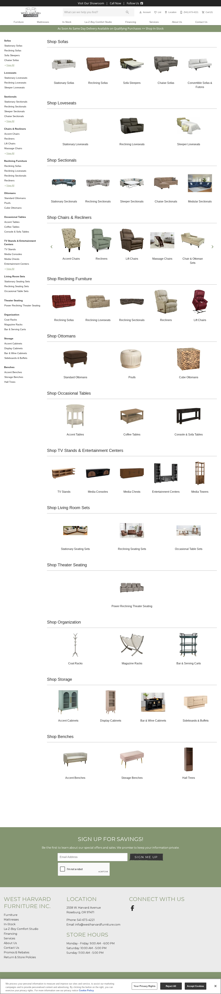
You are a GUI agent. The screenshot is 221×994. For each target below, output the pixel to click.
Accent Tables (12, 222)
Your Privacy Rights (144, 986)
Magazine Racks (13, 324)
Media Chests (11, 259)
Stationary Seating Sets (17, 281)
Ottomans (10, 193)
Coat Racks (10, 319)
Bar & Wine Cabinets (15, 353)
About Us (177, 22)
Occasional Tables (15, 217)
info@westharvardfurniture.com (97, 924)
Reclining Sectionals (15, 106)
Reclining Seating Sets (16, 286)
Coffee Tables (11, 226)
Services (154, 22)
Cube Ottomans (13, 207)
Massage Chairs (13, 148)
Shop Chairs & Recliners (69, 217)
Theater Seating (13, 300)
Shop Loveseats (61, 103)
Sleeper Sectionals (14, 111)
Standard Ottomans (15, 198)
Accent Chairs (12, 133)
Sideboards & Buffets (15, 358)
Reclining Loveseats (15, 82)
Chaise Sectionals (14, 116)
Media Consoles (13, 254)
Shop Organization (64, 622)
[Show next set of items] (212, 247)
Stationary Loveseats (15, 77)
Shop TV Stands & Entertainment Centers (85, 450)
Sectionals (10, 96)
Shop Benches (60, 736)
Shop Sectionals (61, 160)
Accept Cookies (195, 986)
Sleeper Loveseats (14, 87)
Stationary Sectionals (15, 101)
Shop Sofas (57, 41)
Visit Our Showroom (91, 3)
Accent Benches (13, 372)
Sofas (7, 40)
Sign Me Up (146, 857)
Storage (8, 338)
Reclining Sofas (12, 50)
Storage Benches (13, 377)
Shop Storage (59, 679)
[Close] (215, 986)
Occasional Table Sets (16, 291)
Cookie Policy (86, 990)
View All (10, 65)
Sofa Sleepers (12, 55)
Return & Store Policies (20, 957)
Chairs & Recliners (15, 128)
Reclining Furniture (15, 161)
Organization (11, 314)
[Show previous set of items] (51, 247)
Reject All (171, 986)
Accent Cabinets (13, 343)
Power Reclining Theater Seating (22, 305)
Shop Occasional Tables (69, 393)
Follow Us (133, 3)
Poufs (7, 203)
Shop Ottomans (61, 336)
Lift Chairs (9, 143)
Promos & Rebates (16, 952)
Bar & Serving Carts (15, 329)
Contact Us (201, 22)
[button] (140, 12)
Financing (130, 22)
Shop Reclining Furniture (69, 278)
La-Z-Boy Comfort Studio (98, 22)
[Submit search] (127, 12)
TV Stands (10, 249)
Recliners (9, 138)
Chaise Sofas (11, 60)
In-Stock (66, 22)
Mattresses (43, 22)
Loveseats (10, 72)
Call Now (115, 3)
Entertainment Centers (16, 263)
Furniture (19, 22)
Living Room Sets (14, 276)
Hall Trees (9, 381)
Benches (9, 367)
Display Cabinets (13, 348)
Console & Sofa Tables (16, 231)
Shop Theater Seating (67, 565)
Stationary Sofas (13, 45)
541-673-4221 (86, 920)
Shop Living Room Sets (68, 507)
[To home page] (31, 12)
